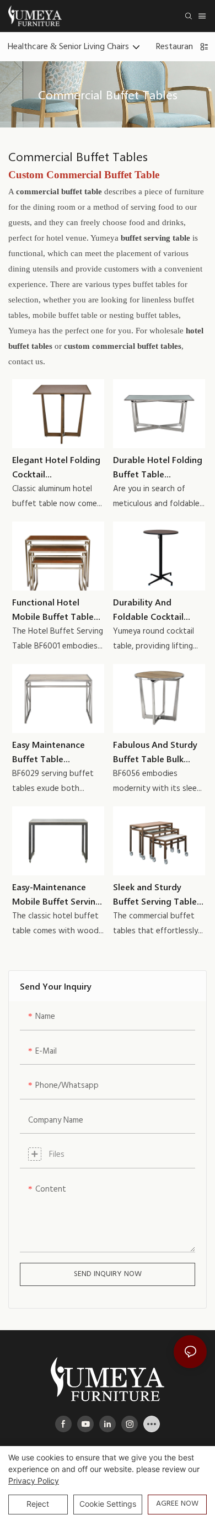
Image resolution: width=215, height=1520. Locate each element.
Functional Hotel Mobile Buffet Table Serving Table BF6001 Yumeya (55, 609)
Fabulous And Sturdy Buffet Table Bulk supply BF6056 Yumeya (155, 752)
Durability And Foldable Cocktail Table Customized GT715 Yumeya (150, 609)
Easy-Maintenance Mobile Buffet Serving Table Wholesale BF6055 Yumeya (56, 894)
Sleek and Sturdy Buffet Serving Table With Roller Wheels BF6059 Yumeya (155, 894)
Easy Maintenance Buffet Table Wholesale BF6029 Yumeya (49, 752)
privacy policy (33, 1480)
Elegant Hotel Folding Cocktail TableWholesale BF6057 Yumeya (56, 467)
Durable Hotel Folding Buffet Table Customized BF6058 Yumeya (157, 467)
